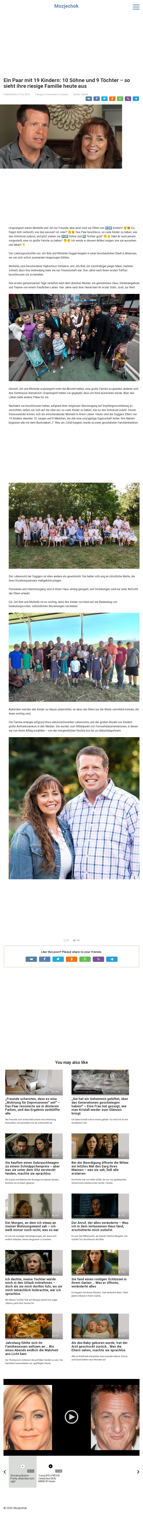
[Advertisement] (71, 42)
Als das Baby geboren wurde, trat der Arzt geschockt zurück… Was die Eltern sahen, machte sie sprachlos (100, 1346)
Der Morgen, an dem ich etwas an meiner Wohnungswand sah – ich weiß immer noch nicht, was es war (32, 1226)
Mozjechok (66, 6)
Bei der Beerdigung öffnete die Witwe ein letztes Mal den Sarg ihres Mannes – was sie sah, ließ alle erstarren (100, 1168)
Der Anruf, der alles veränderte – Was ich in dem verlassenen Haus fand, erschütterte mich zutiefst (100, 1226)
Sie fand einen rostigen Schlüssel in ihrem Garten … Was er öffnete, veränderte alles (99, 1283)
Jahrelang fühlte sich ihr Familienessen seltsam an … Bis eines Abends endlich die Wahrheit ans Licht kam (31, 1348)
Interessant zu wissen (57, 94)
